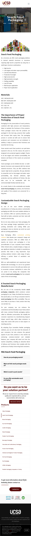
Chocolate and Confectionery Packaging (11, 444)
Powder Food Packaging (8, 436)
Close (26, 530)
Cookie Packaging (6, 427)
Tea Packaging (5, 461)
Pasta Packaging (6, 432)
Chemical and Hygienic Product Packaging (12, 452)
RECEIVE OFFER (15, 402)
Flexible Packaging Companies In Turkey (12, 469)
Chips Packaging (6, 411)
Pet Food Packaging (7, 457)
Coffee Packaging (6, 465)
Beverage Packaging (7, 440)
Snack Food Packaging (7, 415)
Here (10, 530)
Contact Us (15, 489)
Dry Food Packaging (7, 423)
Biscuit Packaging (6, 419)
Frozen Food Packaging (7, 448)
